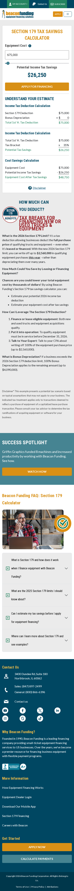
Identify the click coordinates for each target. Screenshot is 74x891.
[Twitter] (40, 711)
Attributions (52, 886)
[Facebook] (23, 711)
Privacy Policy (37, 886)
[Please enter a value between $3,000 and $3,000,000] (29, 46)
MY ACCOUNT (19, 4)
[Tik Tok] (40, 719)
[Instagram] (5, 719)
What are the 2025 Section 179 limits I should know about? (36, 595)
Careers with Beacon (15, 825)
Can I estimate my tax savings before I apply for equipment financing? (36, 618)
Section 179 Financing (15, 816)
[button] (37, 188)
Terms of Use (22, 886)
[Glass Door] (23, 719)
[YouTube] (5, 711)
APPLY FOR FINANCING (37, 86)
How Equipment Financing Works (22, 787)
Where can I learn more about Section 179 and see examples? (37, 640)
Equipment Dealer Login (17, 797)
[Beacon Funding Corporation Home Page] (18, 14)
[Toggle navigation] (68, 14)
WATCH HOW (37, 471)
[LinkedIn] (57, 711)
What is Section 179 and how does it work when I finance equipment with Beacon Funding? (35, 568)
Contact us (21, 701)
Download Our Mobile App (19, 806)
